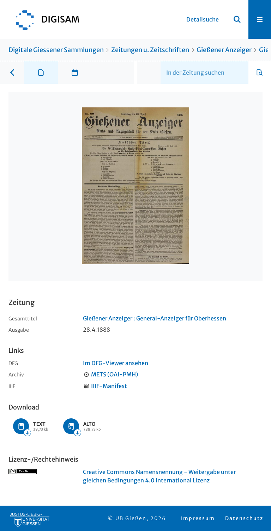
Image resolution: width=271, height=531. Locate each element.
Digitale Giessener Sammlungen (56, 50)
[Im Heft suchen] (259, 72)
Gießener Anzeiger (224, 50)
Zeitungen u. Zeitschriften (150, 50)
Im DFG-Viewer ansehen (115, 363)
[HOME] (44, 19)
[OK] (237, 19)
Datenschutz (244, 518)
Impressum (198, 518)
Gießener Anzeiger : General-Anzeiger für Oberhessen (154, 318)
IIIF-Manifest (109, 385)
